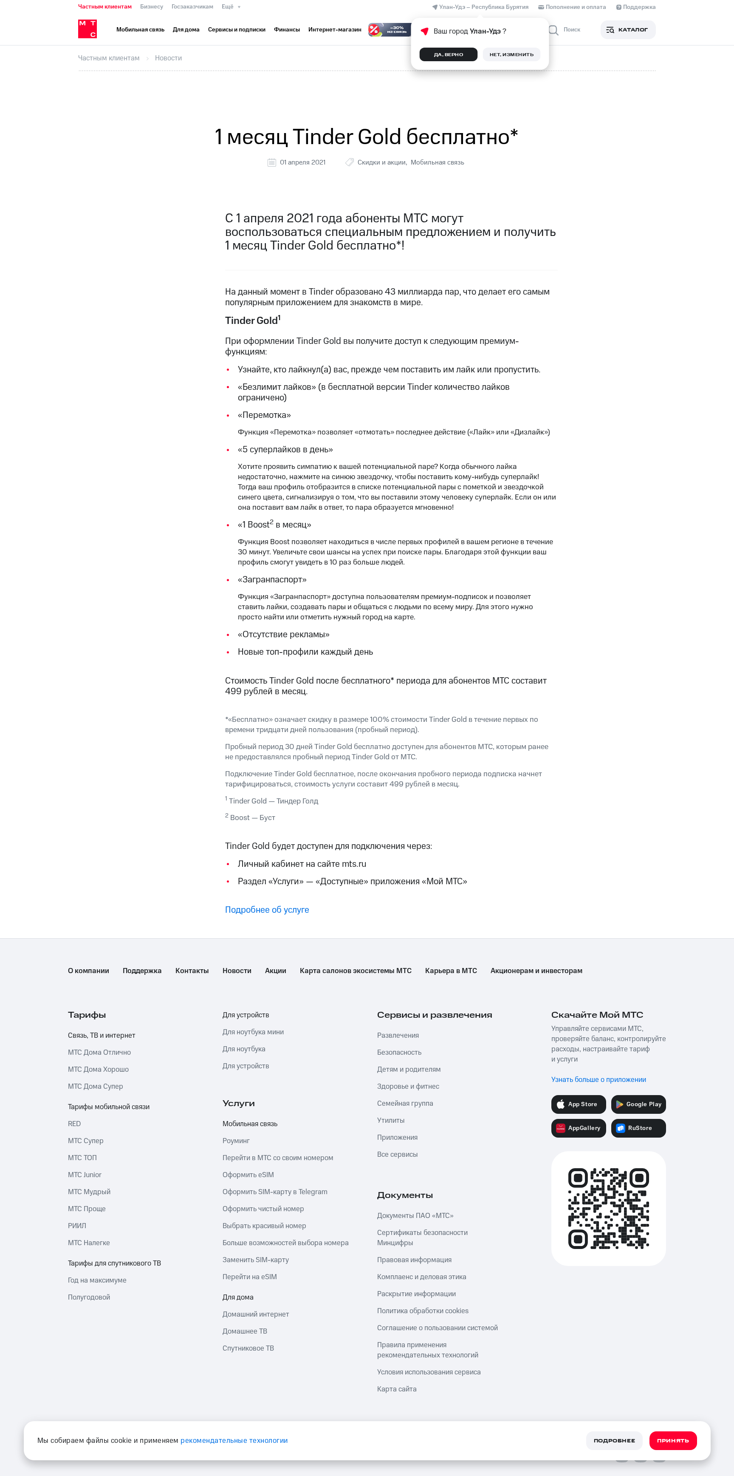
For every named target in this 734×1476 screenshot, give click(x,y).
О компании (88, 971)
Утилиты (391, 1121)
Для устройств (246, 1015)
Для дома (238, 1297)
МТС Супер (86, 1141)
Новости (237, 971)
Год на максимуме (97, 1280)
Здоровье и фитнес (408, 1086)
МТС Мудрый (89, 1192)
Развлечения (398, 1035)
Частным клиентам (105, 7)
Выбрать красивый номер (264, 1226)
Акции (275, 971)
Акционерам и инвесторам (536, 971)
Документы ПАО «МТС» (415, 1216)
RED (74, 1124)
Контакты (192, 971)
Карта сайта (397, 1389)
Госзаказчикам (192, 7)
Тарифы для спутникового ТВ (114, 1263)
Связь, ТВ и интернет (102, 1035)
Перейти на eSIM (250, 1277)
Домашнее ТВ (245, 1331)
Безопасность (399, 1052)
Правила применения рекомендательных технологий (427, 1350)
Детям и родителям (409, 1069)
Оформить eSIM (248, 1175)
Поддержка (142, 971)
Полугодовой (89, 1297)
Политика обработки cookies (423, 1311)
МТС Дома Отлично (99, 1052)
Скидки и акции (382, 162)
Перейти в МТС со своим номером (278, 1158)
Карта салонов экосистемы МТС (356, 971)
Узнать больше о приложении (598, 1080)
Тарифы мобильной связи (109, 1107)
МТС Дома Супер (95, 1086)
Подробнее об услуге (267, 910)
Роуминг (236, 1141)
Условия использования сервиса (429, 1372)
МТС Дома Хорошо (98, 1069)
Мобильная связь (437, 162)
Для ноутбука (244, 1049)
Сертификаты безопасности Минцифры (422, 1238)
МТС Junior (85, 1175)
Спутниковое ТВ (248, 1348)
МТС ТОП (82, 1158)
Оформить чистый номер (263, 1209)
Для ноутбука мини (253, 1032)
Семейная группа (405, 1103)
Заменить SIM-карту (256, 1260)
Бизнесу (151, 7)
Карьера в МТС (451, 971)
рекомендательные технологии (234, 1441)
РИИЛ (77, 1226)
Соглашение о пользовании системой (437, 1328)
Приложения (397, 1138)
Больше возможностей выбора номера (286, 1243)
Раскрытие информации (416, 1294)
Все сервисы (397, 1155)
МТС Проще (87, 1209)
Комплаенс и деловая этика (421, 1277)
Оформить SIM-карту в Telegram (275, 1192)
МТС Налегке (89, 1243)
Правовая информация (414, 1260)
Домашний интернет (256, 1314)
